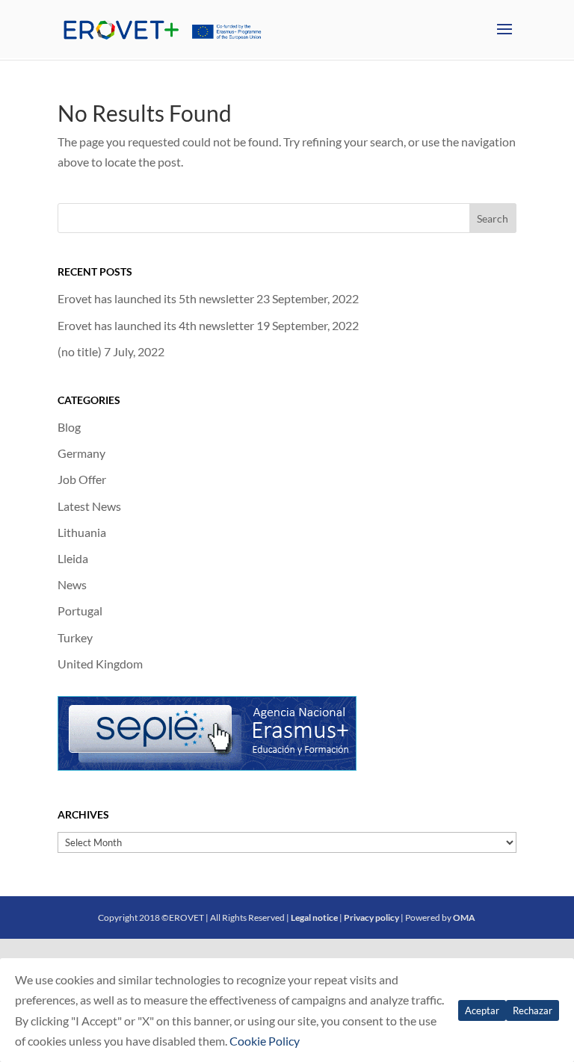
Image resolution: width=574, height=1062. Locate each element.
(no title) (80, 351)
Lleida (73, 558)
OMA (464, 917)
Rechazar (532, 1010)
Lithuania (82, 532)
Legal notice (314, 917)
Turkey (75, 637)
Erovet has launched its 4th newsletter (156, 325)
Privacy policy (371, 917)
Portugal (80, 610)
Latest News (89, 506)
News (72, 584)
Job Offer (82, 479)
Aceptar (482, 1010)
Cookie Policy (264, 1041)
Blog (69, 427)
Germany (81, 453)
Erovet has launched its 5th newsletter (156, 298)
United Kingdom (100, 663)
